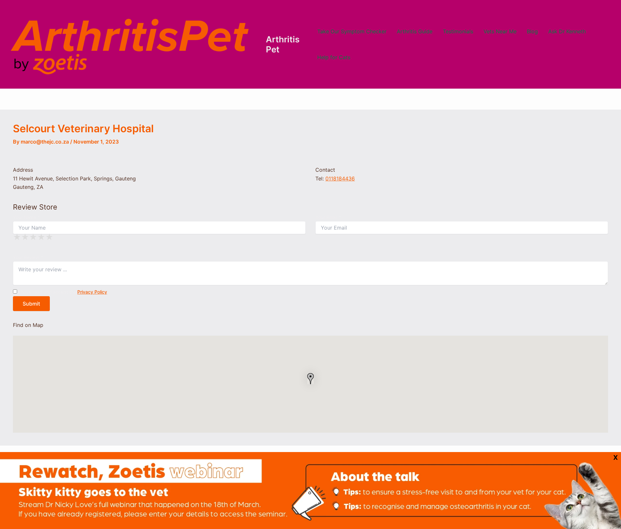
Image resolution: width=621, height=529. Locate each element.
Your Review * (28, 257)
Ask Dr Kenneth (567, 31)
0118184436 (340, 178)
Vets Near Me (500, 31)
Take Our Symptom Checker (352, 31)
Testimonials (458, 31)
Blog (532, 31)
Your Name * (26, 217)
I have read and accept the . (62, 292)
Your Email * (328, 217)
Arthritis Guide (414, 31)
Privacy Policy (92, 292)
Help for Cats (333, 57)
